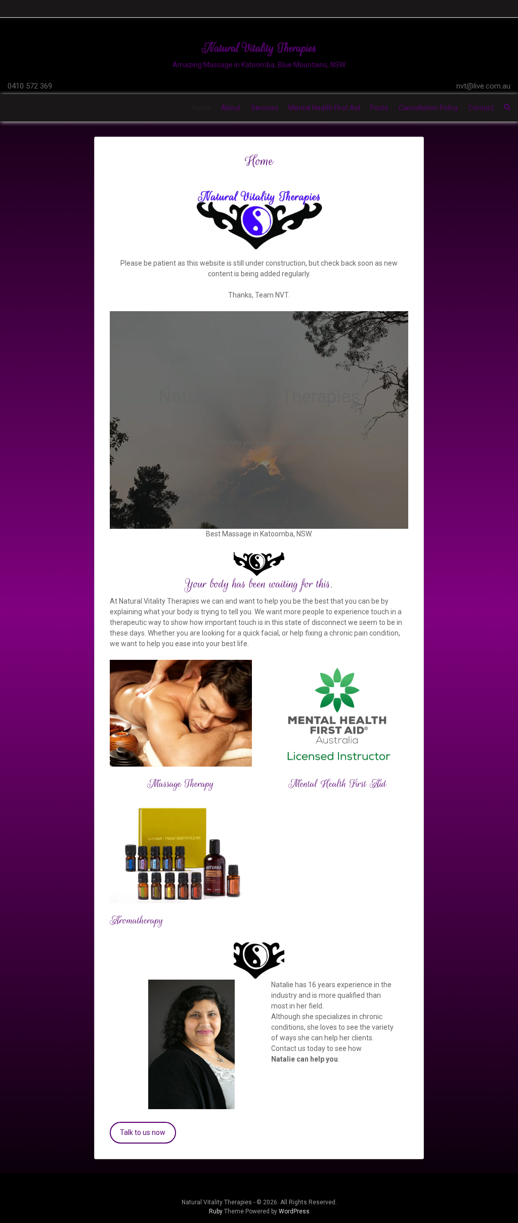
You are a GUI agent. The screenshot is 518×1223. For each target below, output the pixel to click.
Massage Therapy (180, 784)
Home (201, 108)
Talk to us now (142, 1132)
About (231, 108)
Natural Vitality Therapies (259, 47)
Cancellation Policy (428, 108)
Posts (379, 108)
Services (264, 108)
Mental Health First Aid (324, 108)
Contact (481, 108)
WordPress (294, 1211)
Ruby (216, 1211)
